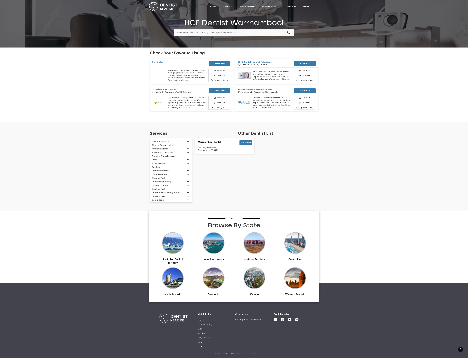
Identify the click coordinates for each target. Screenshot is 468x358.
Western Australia (295, 294)
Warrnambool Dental (209, 142)
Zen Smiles (157, 62)
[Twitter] (289, 319)
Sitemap (202, 346)
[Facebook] (275, 319)
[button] (245, 142)
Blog (200, 329)
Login (306, 6)
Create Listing (247, 6)
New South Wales (214, 259)
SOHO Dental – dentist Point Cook (255, 62)
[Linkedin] (296, 319)
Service (227, 6)
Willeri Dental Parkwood (164, 89)
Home (213, 6)
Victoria (254, 294)
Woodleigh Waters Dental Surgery (255, 89)
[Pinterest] (282, 319)
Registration (269, 6)
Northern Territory (254, 259)
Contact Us (290, 6)
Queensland (295, 259)
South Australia (172, 294)
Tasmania (213, 294)
